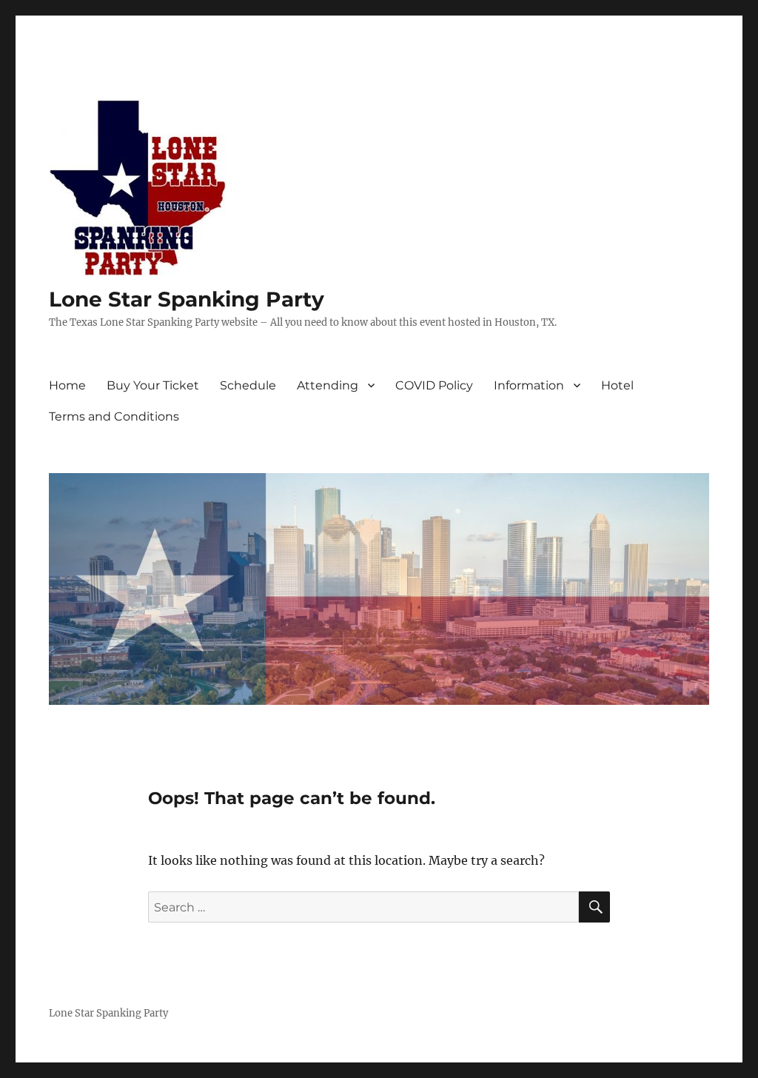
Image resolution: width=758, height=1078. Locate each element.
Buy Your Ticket (153, 385)
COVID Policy (434, 385)
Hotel (617, 385)
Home (67, 385)
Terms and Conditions (114, 416)
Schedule (248, 385)
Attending (327, 385)
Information (529, 385)
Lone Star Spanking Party (186, 299)
